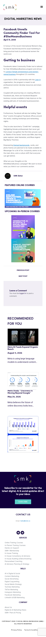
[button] (41, 7)
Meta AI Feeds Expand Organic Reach (23, 348)
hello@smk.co (25, 521)
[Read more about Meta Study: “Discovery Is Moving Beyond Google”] (23, 381)
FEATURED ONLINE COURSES (20, 185)
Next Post (23, 276)
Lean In (38, 80)
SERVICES (23, 538)
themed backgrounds (21, 145)
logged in (22, 293)
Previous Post (23, 270)
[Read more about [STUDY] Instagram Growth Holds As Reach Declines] (23, 434)
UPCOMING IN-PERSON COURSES (22, 211)
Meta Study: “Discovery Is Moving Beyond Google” (20, 392)
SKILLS (23, 569)
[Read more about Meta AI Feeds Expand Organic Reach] (23, 337)
